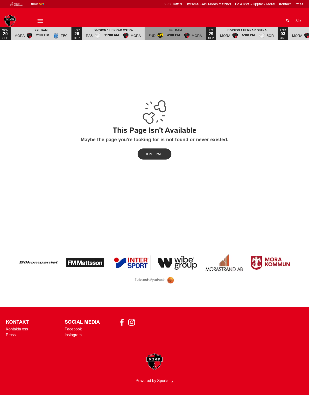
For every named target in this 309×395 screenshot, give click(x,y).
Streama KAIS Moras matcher (208, 4)
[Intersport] (131, 262)
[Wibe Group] (177, 263)
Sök (298, 21)
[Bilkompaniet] (38, 262)
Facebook (73, 329)
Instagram (73, 335)
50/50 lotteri (173, 4)
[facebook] (123, 322)
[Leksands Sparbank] (154, 280)
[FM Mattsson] (85, 262)
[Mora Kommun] (270, 263)
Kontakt (285, 4)
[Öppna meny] (40, 21)
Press (299, 4)
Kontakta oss (17, 329)
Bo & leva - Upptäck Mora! (255, 4)
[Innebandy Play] (41, 4)
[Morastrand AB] (224, 262)
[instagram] (133, 322)
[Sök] (288, 21)
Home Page (155, 154)
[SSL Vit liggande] (20, 4)
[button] (41, 33)
